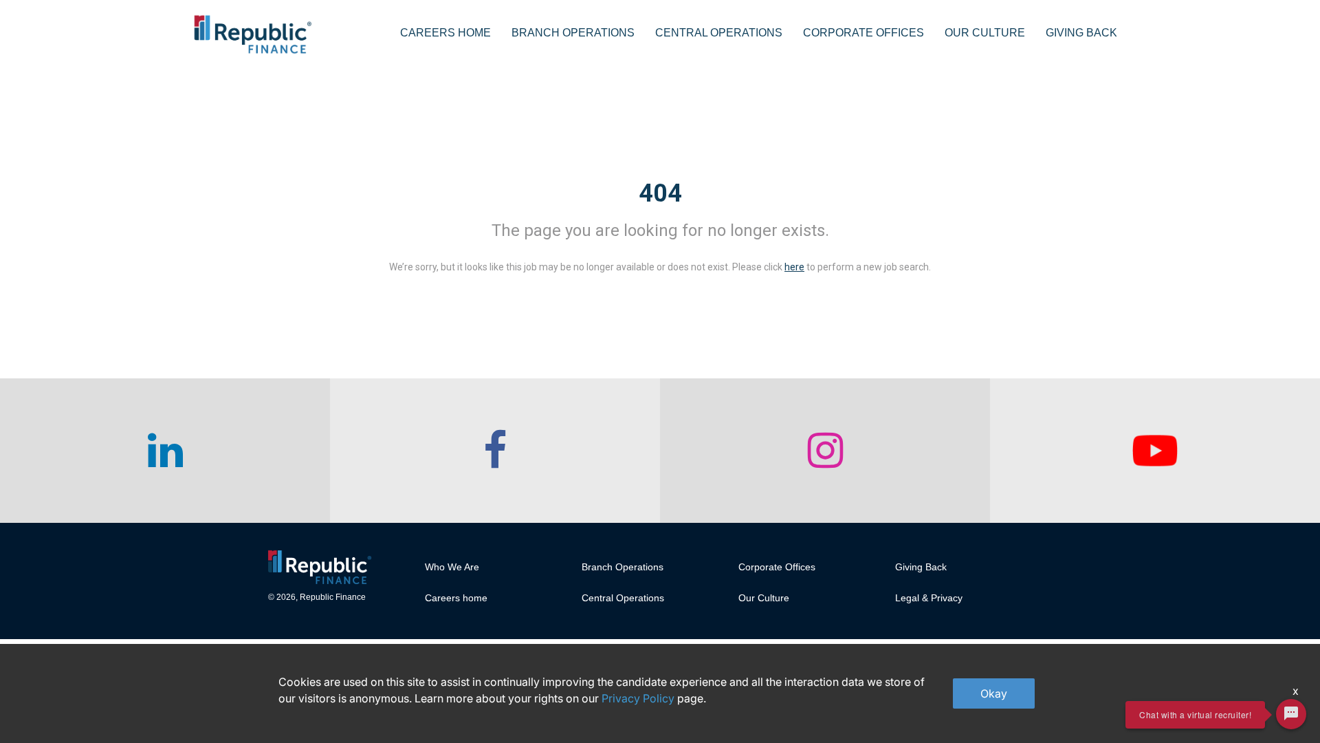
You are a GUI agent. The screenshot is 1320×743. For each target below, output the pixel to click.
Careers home (456, 597)
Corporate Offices (863, 33)
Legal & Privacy (928, 597)
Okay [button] (993, 693)
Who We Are (452, 566)
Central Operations (718, 33)
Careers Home (445, 33)
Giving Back (1081, 33)
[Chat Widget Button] (1291, 714)
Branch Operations (573, 33)
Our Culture (985, 33)
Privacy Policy (638, 698)
